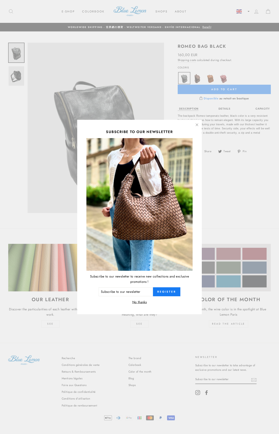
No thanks (139, 302)
